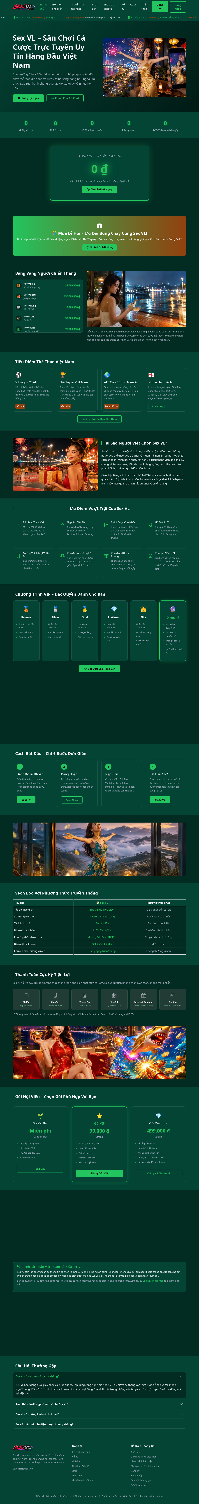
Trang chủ (43, 6)
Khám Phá (160, 799)
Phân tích (95, 6)
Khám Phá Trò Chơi (67, 98)
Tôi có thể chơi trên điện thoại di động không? (44, 1424)
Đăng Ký (26, 799)
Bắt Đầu (40, 1168)
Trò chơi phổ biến (57, 6)
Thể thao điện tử (109, 6)
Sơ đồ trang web (139, 1485)
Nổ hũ (123, 6)
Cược (133, 4)
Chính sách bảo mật (153, 1280)
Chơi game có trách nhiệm (145, 1466)
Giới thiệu (136, 1451)
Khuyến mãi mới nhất (77, 6)
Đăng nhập (178, 6)
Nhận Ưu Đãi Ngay (101, 247)
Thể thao (144, 6)
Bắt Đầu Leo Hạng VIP (101, 669)
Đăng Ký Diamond (158, 1173)
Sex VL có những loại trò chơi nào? (37, 1414)
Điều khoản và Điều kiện (144, 1456)
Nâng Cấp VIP (99, 1173)
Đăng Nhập (72, 800)
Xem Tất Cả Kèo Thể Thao (101, 419)
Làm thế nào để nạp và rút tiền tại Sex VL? (42, 1404)
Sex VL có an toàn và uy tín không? (37, 1376)
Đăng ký (160, 6)
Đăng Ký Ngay (30, 98)
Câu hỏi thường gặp (141, 1480)
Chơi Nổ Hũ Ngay (101, 189)
